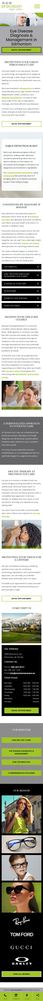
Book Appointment (21, 50)
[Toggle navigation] (37, 6)
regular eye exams (30, 243)
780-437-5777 (17, 667)
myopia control (13, 371)
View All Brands (21, 974)
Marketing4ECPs (17, 990)
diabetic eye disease (12, 97)
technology (9, 176)
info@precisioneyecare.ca (22, 673)
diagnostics (26, 88)
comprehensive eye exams (19, 172)
